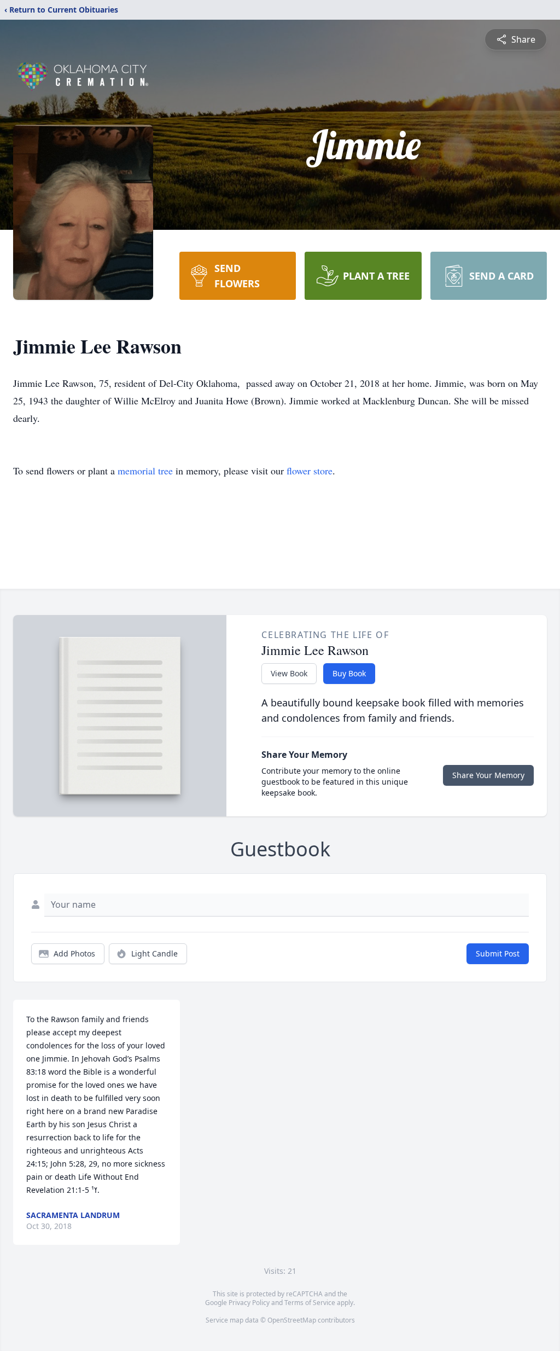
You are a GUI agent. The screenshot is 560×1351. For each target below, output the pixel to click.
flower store (309, 470)
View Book (289, 673)
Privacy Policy (249, 1302)
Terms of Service (309, 1302)
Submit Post (498, 953)
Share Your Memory (488, 775)
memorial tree (145, 470)
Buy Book (349, 673)
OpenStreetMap (291, 1320)
